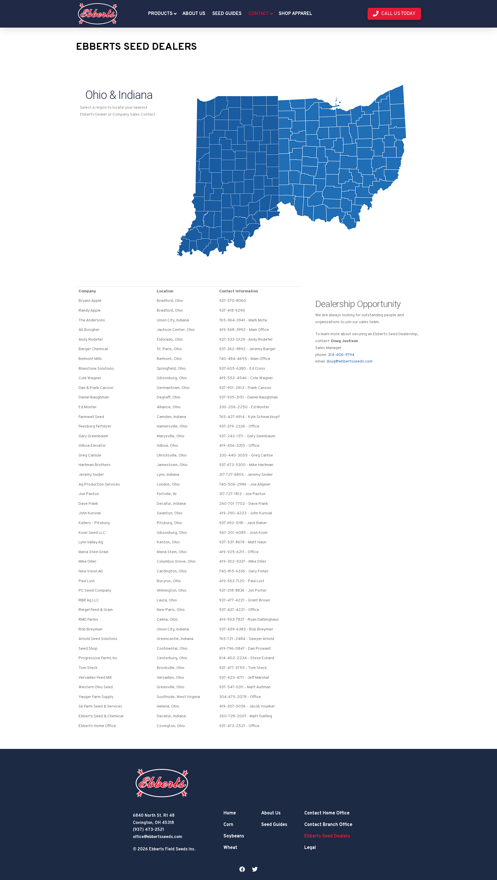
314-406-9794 (341, 354)
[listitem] (291, 166)
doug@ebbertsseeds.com (349, 361)
